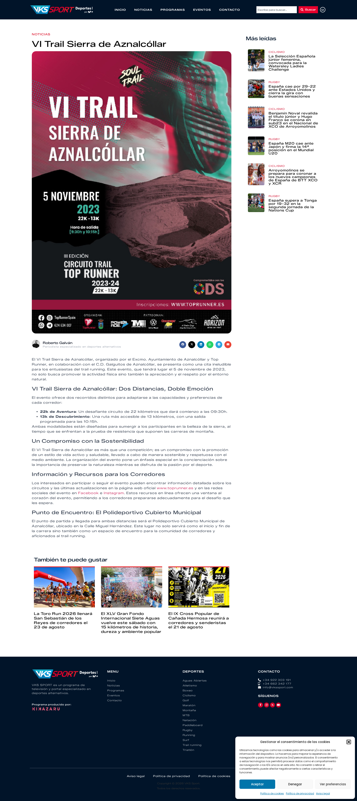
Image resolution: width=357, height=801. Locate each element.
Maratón (189, 705)
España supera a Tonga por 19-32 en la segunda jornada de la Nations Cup (293, 205)
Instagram (114, 493)
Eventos (202, 9)
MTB (186, 715)
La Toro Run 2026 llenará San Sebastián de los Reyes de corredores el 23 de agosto (63, 620)
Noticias (143, 9)
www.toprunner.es (175, 488)
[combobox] (276, 9)
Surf (186, 740)
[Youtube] (278, 705)
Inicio (120, 9)
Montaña (189, 710)
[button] (349, 742)
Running (189, 735)
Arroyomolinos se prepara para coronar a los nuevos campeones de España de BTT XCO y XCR (293, 176)
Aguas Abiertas (195, 680)
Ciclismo (277, 51)
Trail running (192, 744)
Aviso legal (323, 793)
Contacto (229, 9)
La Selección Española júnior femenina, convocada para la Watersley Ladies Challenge (292, 62)
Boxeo (188, 690)
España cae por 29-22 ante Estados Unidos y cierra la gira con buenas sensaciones (292, 91)
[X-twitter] (272, 705)
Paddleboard (193, 725)
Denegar (295, 784)
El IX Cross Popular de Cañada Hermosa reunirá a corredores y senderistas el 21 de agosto (198, 620)
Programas (173, 9)
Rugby (274, 82)
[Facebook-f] (260, 705)
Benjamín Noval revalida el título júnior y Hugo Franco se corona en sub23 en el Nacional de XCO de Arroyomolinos (293, 119)
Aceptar (257, 784)
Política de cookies (272, 793)
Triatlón (188, 749)
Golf (186, 700)
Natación (189, 720)
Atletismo (190, 685)
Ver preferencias (333, 784)
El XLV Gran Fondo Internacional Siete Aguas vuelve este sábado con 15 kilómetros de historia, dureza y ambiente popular (131, 622)
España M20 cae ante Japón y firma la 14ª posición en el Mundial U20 (291, 148)
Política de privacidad (300, 793)
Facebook (88, 493)
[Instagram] (266, 705)
